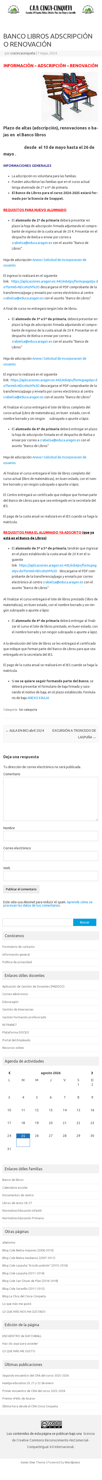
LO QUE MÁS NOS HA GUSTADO (24, 1311)
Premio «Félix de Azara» (18, 1398)
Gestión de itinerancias (18, 1009)
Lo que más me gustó (16, 1303)
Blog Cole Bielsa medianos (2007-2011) (28, 1257)
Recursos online (13, 1047)
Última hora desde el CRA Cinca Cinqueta (30, 1406)
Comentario (11, 774)
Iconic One (28, 1462)
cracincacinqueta (22, 53)
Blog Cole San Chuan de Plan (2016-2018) (30, 1280)
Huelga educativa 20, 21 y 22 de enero (28, 1383)
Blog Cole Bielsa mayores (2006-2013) (28, 1250)
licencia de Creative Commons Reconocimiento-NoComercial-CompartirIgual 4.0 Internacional (53, 1440)
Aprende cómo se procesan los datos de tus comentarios (48, 903)
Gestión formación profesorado (24, 1017)
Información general (16, 954)
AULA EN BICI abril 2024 (24, 730)
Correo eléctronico (15, 994)
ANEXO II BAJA (38, 698)
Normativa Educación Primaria (23, 1218)
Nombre (9, 828)
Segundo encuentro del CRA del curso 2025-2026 (35, 1375)
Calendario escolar (15, 1187)
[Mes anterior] (9, 1073)
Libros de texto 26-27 (17, 1203)
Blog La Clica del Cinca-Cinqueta (24, 1296)
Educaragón (10, 1001)
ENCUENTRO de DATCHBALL (22, 1336)
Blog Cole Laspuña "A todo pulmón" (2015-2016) (35, 1265)
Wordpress (72, 1462)
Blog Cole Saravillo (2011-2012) (23, 1288)
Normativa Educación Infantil (22, 1210)
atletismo (8, 1242)
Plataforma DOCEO (15, 1032)
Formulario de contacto (18, 946)
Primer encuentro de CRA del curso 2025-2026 (33, 1390)
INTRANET (9, 1024)
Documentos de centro (18, 1195)
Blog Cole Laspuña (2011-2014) (23, 1273)
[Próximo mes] (92, 1073)
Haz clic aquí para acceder (20, 1343)
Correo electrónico (17, 848)
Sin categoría (28, 709)
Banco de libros (13, 1179)
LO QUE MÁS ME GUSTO (18, 1351)
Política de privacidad (17, 962)
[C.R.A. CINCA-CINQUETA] (51, 14)
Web (6, 868)
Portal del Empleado (16, 1040)
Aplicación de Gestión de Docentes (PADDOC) (33, 986)
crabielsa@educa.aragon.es (32, 243)
